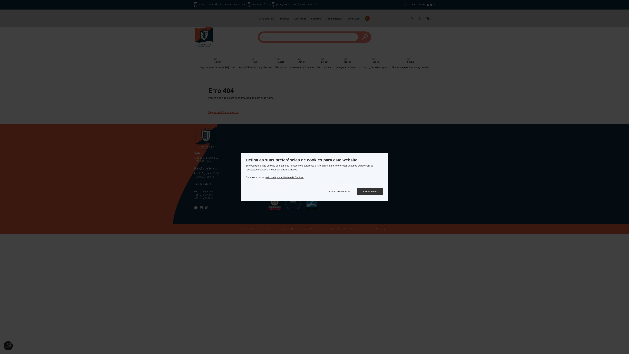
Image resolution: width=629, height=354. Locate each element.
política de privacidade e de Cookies (284, 177)
